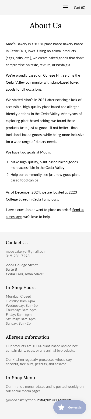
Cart (79, 7)
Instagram (43, 400)
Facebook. (64, 400)
